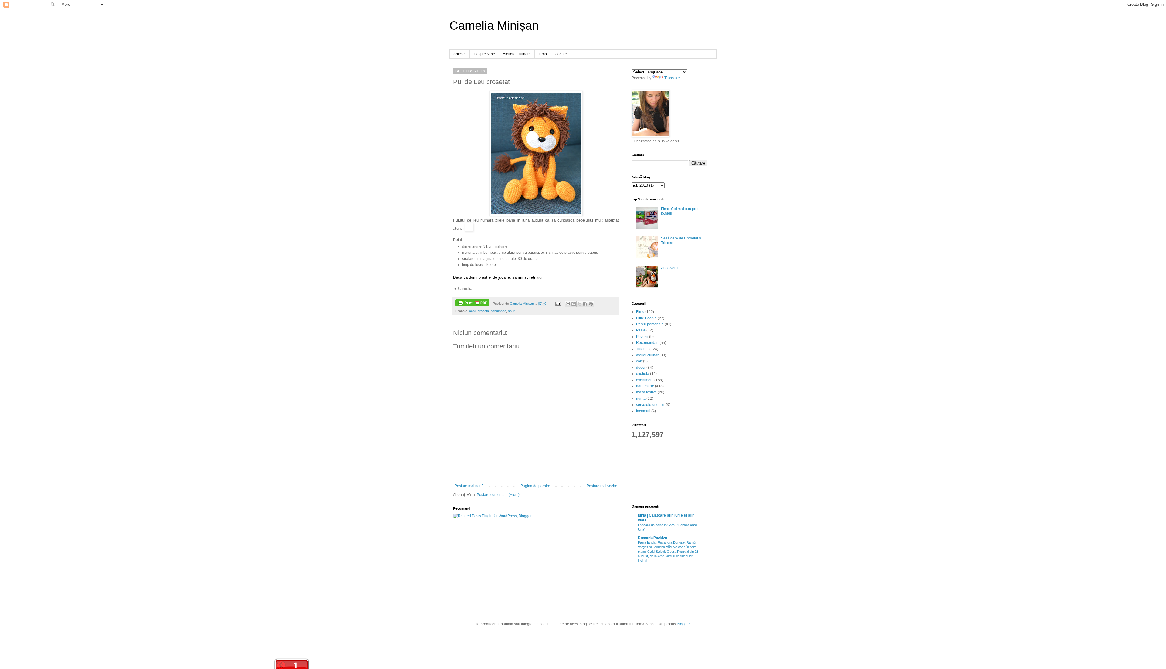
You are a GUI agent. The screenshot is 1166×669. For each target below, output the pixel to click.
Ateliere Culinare (517, 54)
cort (639, 361)
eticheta (642, 374)
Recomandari (647, 343)
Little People (646, 318)
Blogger (683, 624)
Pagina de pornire (535, 486)
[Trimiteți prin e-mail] (568, 304)
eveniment (644, 380)
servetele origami (650, 404)
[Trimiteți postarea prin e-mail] (557, 303)
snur (511, 311)
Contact (561, 54)
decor (641, 367)
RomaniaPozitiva (652, 538)
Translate (672, 78)
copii (472, 311)
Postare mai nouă (469, 486)
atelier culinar (647, 355)
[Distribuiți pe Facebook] (585, 304)
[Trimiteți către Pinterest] (591, 304)
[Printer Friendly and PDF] (472, 303)
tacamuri (643, 411)
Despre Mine (484, 54)
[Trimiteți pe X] (579, 304)
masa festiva (646, 392)
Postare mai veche (602, 486)
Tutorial (642, 349)
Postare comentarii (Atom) (498, 495)
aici (539, 277)
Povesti (642, 336)
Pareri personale (650, 324)
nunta (641, 398)
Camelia (465, 288)
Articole (459, 54)
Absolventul (670, 268)
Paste (641, 330)
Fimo (543, 54)
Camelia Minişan (494, 25)
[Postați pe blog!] (574, 304)
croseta (483, 311)
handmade (498, 311)
